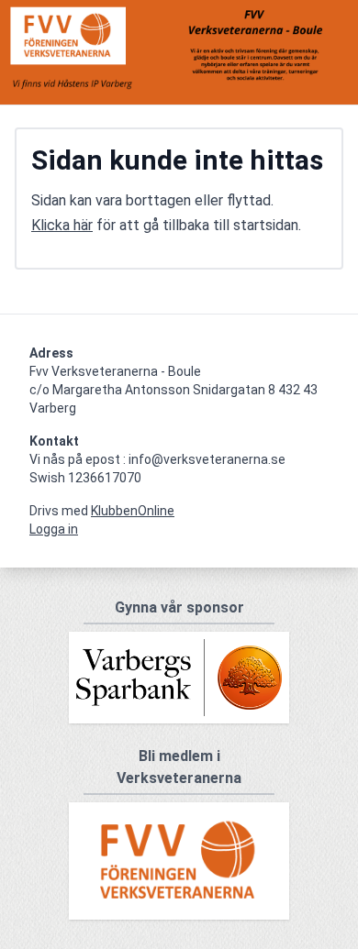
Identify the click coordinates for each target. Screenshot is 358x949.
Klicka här (62, 225)
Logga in (53, 529)
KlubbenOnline (132, 510)
